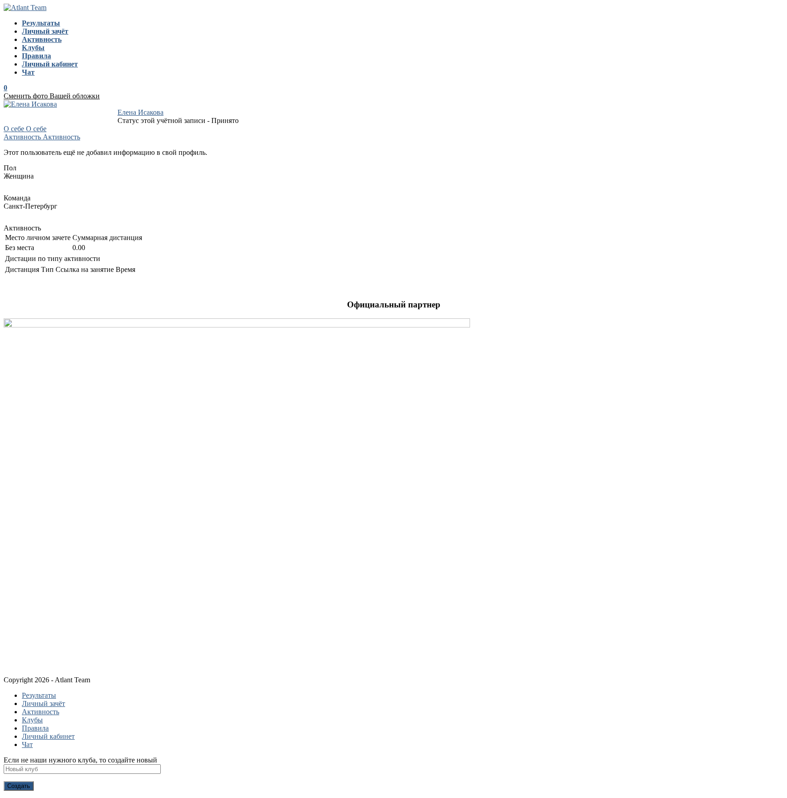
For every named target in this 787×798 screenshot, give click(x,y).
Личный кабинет (48, 736)
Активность (22, 228)
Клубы (32, 720)
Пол (10, 168)
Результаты (39, 695)
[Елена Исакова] (30, 104)
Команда (17, 198)
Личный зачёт (43, 703)
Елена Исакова (141, 112)
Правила (35, 728)
